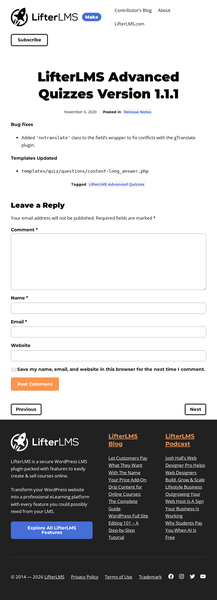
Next (195, 409)
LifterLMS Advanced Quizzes (116, 184)
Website (20, 345)
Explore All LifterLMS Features (52, 530)
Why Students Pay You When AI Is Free (183, 530)
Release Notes (137, 112)
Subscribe (29, 39)
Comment (24, 229)
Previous (26, 409)
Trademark (150, 577)
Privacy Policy (84, 577)
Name (19, 298)
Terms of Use (118, 577)
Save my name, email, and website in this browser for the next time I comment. (111, 369)
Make (91, 17)
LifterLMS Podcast (180, 440)
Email (19, 321)
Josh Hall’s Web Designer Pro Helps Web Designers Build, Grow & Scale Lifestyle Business (185, 472)
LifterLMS (54, 577)
